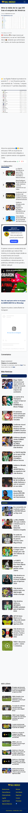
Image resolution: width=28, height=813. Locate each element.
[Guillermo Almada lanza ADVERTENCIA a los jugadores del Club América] (7, 469)
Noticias (18, 789)
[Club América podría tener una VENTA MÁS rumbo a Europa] (7, 592)
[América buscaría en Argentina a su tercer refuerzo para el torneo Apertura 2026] (7, 770)
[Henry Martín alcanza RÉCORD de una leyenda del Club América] (11, 218)
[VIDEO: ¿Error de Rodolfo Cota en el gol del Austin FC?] (7, 743)
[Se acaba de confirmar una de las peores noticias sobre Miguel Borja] (7, 539)
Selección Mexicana (7, 803)
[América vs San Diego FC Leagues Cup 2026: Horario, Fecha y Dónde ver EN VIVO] (7, 761)
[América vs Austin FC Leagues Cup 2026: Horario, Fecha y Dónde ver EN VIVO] (7, 734)
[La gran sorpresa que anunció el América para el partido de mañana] (7, 726)
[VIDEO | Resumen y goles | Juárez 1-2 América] (7, 646)
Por (7, 15)
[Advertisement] (14, 60)
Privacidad (18, 801)
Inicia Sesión (19, 792)
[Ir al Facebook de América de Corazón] (16, 803)
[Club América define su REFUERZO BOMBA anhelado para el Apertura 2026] (7, 605)
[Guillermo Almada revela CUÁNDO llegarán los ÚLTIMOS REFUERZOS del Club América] (11, 207)
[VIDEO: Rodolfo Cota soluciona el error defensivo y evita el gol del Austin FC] (7, 698)
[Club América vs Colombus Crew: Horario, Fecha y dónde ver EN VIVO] (7, 633)
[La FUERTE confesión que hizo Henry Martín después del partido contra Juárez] (7, 564)
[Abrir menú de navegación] (24, 1)
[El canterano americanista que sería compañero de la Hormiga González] (7, 416)
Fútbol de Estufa (6, 795)
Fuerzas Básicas (6, 792)
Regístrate (18, 795)
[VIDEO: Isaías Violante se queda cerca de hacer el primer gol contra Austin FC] (7, 717)
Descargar (14, 241)
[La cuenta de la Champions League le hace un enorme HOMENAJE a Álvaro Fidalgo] (7, 401)
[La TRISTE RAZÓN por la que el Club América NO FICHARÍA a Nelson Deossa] (11, 173)
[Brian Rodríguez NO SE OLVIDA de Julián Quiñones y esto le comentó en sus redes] (11, 185)
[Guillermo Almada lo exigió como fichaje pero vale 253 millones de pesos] (7, 551)
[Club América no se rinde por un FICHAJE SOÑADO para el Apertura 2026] (7, 579)
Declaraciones (5, 789)
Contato (18, 798)
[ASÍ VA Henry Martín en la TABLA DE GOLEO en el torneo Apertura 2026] (7, 620)
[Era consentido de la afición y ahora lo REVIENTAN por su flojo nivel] (7, 511)
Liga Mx (4, 798)
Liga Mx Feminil (6, 801)
